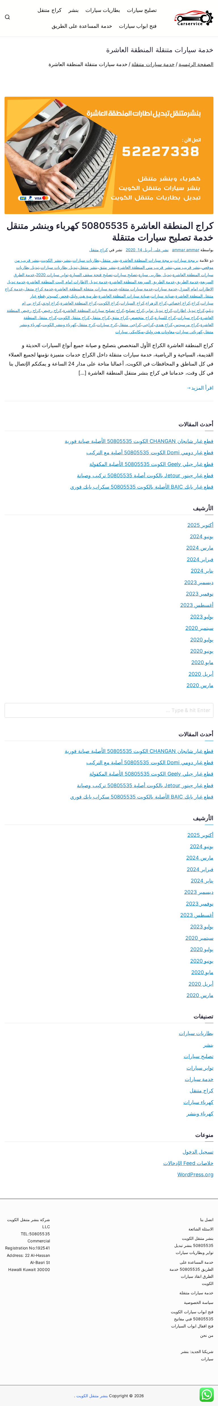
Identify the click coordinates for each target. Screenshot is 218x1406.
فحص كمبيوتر (57, 296)
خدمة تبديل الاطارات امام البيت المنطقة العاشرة (67, 281)
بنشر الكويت (51, 260)
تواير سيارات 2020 (52, 274)
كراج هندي (164, 324)
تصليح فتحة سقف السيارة (91, 274)
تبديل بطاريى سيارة (155, 274)
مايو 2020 (202, 662)
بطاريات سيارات (102, 10)
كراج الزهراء (156, 303)
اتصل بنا (206, 1219)
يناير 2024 (202, 571)
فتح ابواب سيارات (138, 26)
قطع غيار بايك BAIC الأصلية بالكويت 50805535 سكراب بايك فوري (141, 487)
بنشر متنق (107, 267)
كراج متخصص (141, 317)
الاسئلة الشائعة (200, 1228)
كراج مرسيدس (186, 324)
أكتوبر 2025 (200, 525)
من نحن (206, 1335)
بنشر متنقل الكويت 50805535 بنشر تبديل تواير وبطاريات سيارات (193, 1245)
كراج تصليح (134, 310)
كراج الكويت (108, 303)
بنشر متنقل (88, 267)
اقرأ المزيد (202, 388)
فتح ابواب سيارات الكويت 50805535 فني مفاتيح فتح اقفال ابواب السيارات (192, 1318)
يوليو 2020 (201, 640)
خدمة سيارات (165, 288)
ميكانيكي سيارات (129, 331)
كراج (196, 303)
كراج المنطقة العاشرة (78, 303)
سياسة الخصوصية (198, 1302)
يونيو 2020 (201, 651)
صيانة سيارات (162, 296)
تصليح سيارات (142, 10)
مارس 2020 (199, 685)
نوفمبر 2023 (199, 594)
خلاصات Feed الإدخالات (188, 1163)
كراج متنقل (49, 10)
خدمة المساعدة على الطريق (82, 26)
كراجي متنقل (130, 324)
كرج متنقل (86, 324)
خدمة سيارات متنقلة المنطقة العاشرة (86, 288)
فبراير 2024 (200, 559)
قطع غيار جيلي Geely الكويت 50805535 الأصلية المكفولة (151, 464)
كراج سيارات (188, 317)
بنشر (73, 10)
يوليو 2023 (201, 617)
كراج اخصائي (179, 303)
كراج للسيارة (165, 317)
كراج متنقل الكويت (74, 317)
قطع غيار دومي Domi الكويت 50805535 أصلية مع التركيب (149, 452)
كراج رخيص (52, 310)
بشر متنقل (110, 260)
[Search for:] (109, 710)
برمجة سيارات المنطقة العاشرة (146, 260)
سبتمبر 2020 (199, 628)
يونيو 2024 (201, 536)
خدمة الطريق (187, 281)
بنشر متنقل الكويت (91, 1395)
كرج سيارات (107, 324)
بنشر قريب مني (187, 267)
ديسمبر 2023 (198, 582)
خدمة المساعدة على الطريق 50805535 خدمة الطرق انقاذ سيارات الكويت (191, 1273)
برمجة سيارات (186, 260)
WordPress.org (195, 1174)
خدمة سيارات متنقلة (136, 288)
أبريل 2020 (200, 674)
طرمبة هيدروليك (83, 296)
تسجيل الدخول (198, 1152)
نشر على (147, 249)
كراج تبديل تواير (159, 310)
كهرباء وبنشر (199, 1113)
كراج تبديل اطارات (189, 310)
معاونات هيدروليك (160, 331)
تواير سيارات (199, 1068)
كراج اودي (50, 303)
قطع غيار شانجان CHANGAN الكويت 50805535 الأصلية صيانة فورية (139, 441)
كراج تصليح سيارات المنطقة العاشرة (93, 310)
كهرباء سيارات (198, 1102)
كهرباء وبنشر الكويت (59, 324)
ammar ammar (185, 249)
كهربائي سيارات (189, 331)
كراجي (148, 324)
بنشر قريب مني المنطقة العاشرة (145, 267)
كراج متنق (119, 317)
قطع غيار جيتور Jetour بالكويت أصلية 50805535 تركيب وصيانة (145, 475)
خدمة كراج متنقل (38, 288)
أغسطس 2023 (196, 605)
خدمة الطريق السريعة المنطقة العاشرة (142, 281)
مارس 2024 (199, 548)
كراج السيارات (132, 303)
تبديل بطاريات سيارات (59, 267)
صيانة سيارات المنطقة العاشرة (124, 296)
